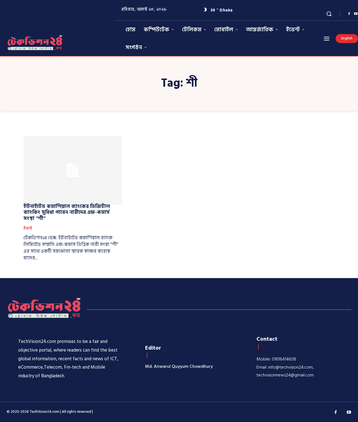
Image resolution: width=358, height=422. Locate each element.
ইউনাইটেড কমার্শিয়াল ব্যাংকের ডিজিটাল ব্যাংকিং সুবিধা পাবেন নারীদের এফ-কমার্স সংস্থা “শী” (66, 212)
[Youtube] (349, 412)
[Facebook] (349, 14)
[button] (329, 13)
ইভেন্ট (27, 228)
